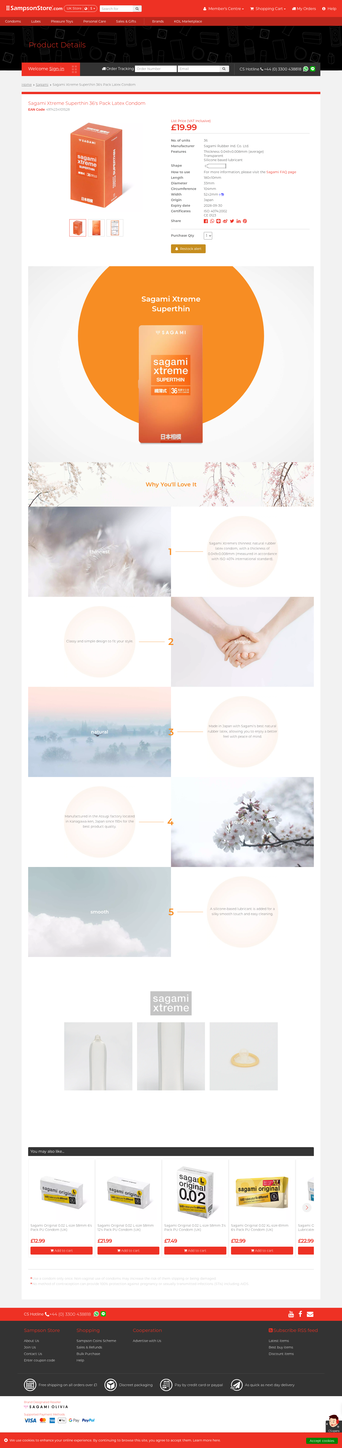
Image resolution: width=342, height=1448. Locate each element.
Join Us (30, 1347)
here (216, 1440)
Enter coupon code (39, 1360)
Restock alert (190, 249)
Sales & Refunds (89, 1347)
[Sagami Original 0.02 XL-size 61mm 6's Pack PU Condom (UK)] (262, 1192)
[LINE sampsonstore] (312, 68)
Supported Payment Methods (44, 1414)
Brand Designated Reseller (42, 1402)
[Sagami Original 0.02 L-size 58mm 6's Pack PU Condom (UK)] (61, 1192)
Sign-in (56, 68)
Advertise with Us (147, 1341)
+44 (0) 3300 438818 (282, 69)
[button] (307, 1207)
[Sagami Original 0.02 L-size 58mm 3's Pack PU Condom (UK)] (195, 1192)
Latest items (279, 1341)
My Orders (306, 9)
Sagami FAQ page (281, 172)
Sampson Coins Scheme (96, 1341)
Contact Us (33, 1354)
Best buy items (281, 1347)
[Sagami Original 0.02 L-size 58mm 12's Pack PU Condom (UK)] (128, 1192)
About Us (31, 1341)
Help (80, 1360)
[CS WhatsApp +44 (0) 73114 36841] (305, 68)
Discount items (281, 1354)
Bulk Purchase (88, 1354)
